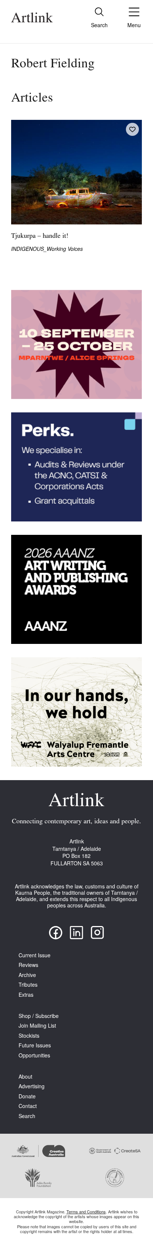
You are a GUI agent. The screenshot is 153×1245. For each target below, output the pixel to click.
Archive (27, 975)
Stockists (29, 1035)
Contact (28, 1106)
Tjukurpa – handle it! (39, 236)
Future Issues (35, 1045)
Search (27, 1116)
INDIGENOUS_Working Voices (47, 248)
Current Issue (35, 955)
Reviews (28, 964)
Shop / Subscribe (39, 1015)
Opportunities (34, 1055)
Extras (26, 994)
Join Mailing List (37, 1025)
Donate (27, 1096)
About (25, 1076)
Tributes (28, 984)
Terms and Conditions (86, 1211)
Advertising (32, 1086)
